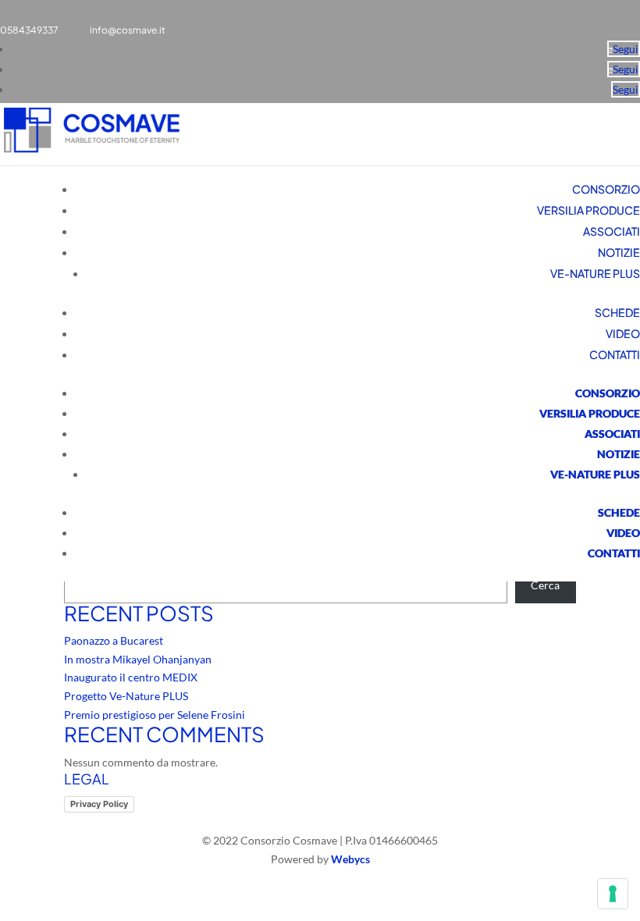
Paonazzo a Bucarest (113, 640)
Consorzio (606, 189)
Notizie (619, 252)
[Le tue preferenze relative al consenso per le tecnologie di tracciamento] (613, 894)
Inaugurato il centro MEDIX (130, 677)
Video (623, 333)
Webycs (350, 859)
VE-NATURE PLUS (595, 273)
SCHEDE (617, 312)
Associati (611, 231)
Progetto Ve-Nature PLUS (126, 695)
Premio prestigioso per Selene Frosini (154, 714)
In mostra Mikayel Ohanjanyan (138, 659)
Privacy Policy (99, 803)
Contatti (614, 354)
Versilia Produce (588, 210)
